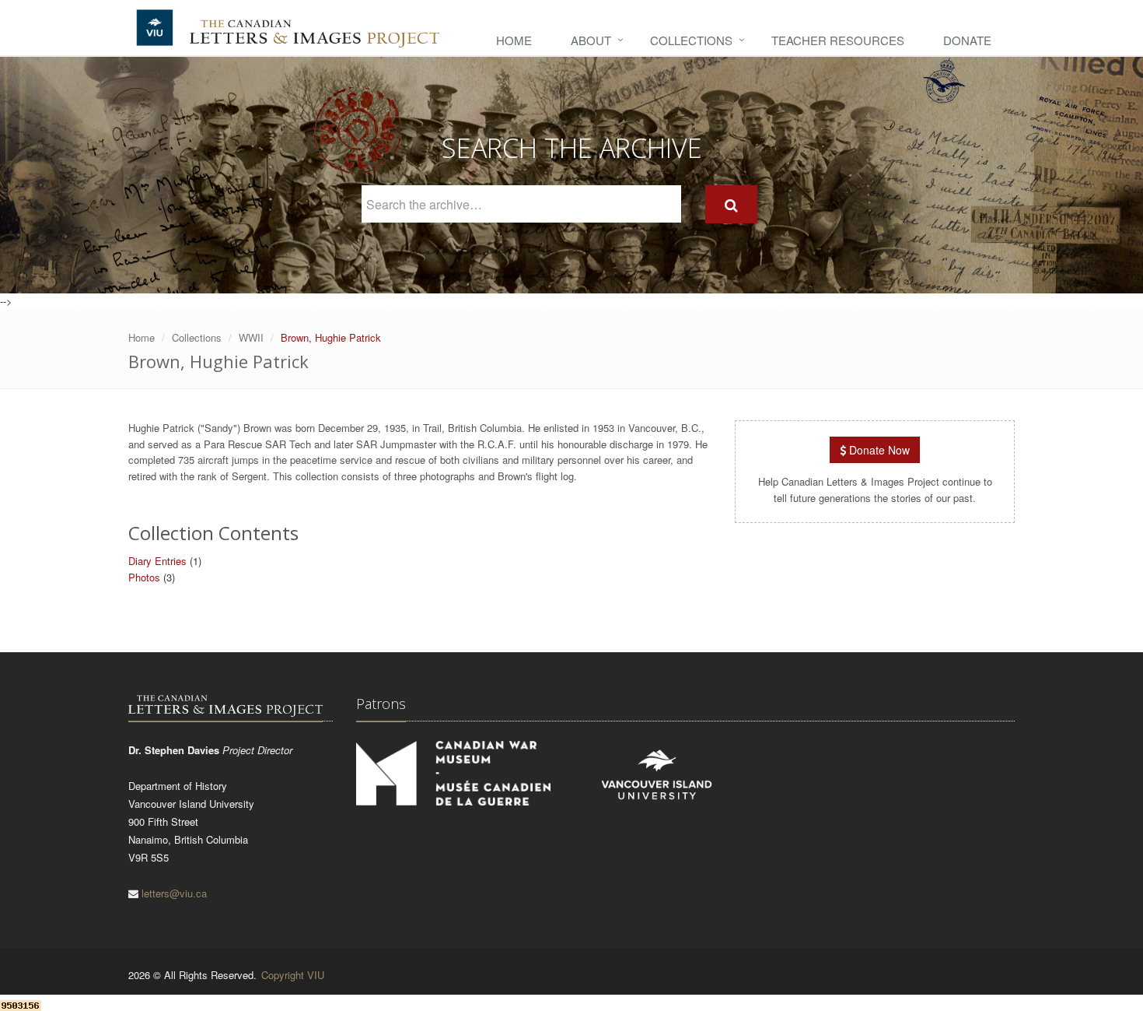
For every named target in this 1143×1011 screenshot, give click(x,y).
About (591, 40)
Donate (967, 40)
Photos (144, 577)
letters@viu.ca (174, 893)
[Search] (731, 204)
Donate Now (878, 450)
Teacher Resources (837, 40)
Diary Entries (157, 560)
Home (514, 40)
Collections (691, 40)
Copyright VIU (292, 974)
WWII (251, 337)
